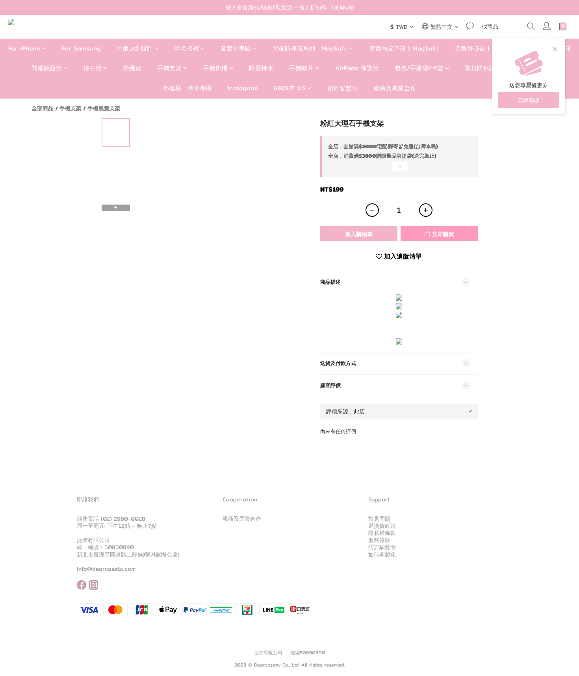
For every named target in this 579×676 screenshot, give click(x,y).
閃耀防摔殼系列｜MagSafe (310, 48)
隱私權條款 (382, 533)
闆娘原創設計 (135, 48)
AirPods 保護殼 (357, 68)
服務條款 (379, 540)
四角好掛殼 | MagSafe (487, 48)
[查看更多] (399, 169)
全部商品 (43, 108)
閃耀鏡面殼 (47, 68)
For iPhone (24, 48)
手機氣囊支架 (104, 108)
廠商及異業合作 (394, 88)
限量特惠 (261, 68)
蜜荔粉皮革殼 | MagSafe (404, 48)
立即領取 (529, 100)
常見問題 (379, 518)
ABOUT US (289, 88)
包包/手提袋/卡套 (419, 68)
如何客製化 (342, 88)
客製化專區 (236, 48)
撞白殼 (93, 68)
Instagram (243, 88)
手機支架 (169, 68)
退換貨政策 (382, 525)
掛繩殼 (132, 68)
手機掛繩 (215, 68)
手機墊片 (301, 68)
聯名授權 (186, 48)
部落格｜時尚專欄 (187, 88)
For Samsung (81, 48)
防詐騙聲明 (382, 547)
